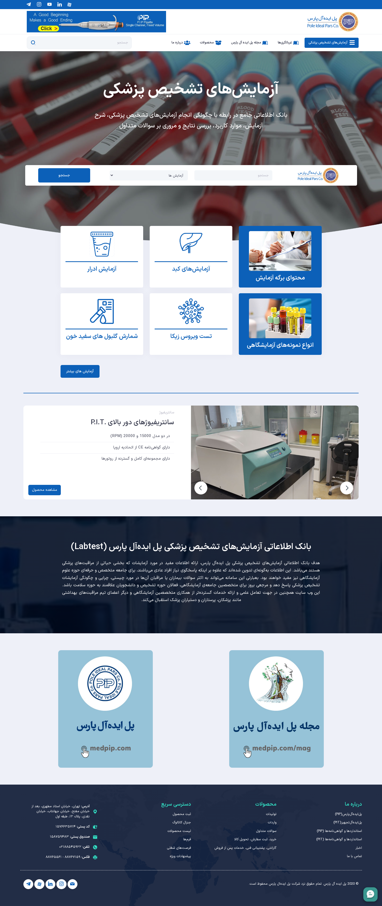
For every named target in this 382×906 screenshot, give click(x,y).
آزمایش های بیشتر (80, 371)
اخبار (358, 848)
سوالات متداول (266, 831)
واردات (272, 822)
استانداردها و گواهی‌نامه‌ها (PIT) (339, 839)
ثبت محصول (182, 814)
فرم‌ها (187, 839)
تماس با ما (354, 856)
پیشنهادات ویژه (180, 856)
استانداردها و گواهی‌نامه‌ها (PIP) (339, 831)
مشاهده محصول (44, 490)
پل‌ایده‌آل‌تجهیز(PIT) (347, 822)
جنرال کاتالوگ (181, 822)
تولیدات (271, 814)
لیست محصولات (179, 831)
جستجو (64, 175)
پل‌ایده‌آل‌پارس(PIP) (348, 814)
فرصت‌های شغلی (179, 848)
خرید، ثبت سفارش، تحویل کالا (255, 839)
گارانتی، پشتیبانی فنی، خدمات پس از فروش (245, 848)
